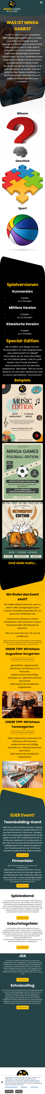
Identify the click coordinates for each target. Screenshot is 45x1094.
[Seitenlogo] (12, 7)
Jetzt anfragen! (22, 855)
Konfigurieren (34, 1087)
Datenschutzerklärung (11, 1087)
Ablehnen (19, 1091)
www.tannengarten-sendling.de (22, 732)
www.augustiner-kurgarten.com (22, 659)
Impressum (24, 1087)
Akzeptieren (9, 1091)
